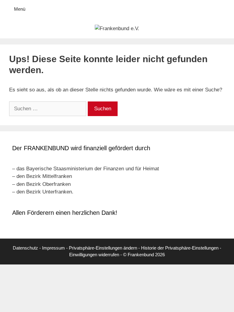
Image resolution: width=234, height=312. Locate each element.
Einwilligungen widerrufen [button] (94, 254)
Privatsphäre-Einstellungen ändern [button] (103, 247)
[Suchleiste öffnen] (225, 9)
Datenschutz (25, 247)
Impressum (53, 247)
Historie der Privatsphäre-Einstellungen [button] (179, 247)
